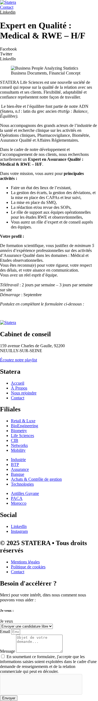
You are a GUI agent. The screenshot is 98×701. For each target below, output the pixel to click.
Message (8, 651)
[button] (49, 49)
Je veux (6, 621)
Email (5, 631)
